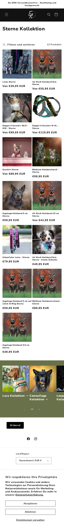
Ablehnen (30, 511)
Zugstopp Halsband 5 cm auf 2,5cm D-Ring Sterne (17, 302)
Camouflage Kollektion (38, 397)
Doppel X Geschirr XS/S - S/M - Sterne (15, 127)
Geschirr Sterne (10, 169)
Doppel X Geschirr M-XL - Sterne (45, 127)
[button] (6, 14)
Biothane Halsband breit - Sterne (45, 170)
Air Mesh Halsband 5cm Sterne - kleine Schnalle (44, 258)
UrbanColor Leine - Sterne (16, 257)
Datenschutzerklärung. (29, 494)
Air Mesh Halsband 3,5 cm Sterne (45, 214)
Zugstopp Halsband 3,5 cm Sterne (15, 346)
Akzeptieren (30, 503)
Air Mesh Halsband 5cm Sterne (44, 83)
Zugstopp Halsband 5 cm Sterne (15, 214)
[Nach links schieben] (24, 409)
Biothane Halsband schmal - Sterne (46, 302)
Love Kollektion (13, 396)
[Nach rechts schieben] (39, 409)
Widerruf (15, 425)
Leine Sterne (9, 82)
